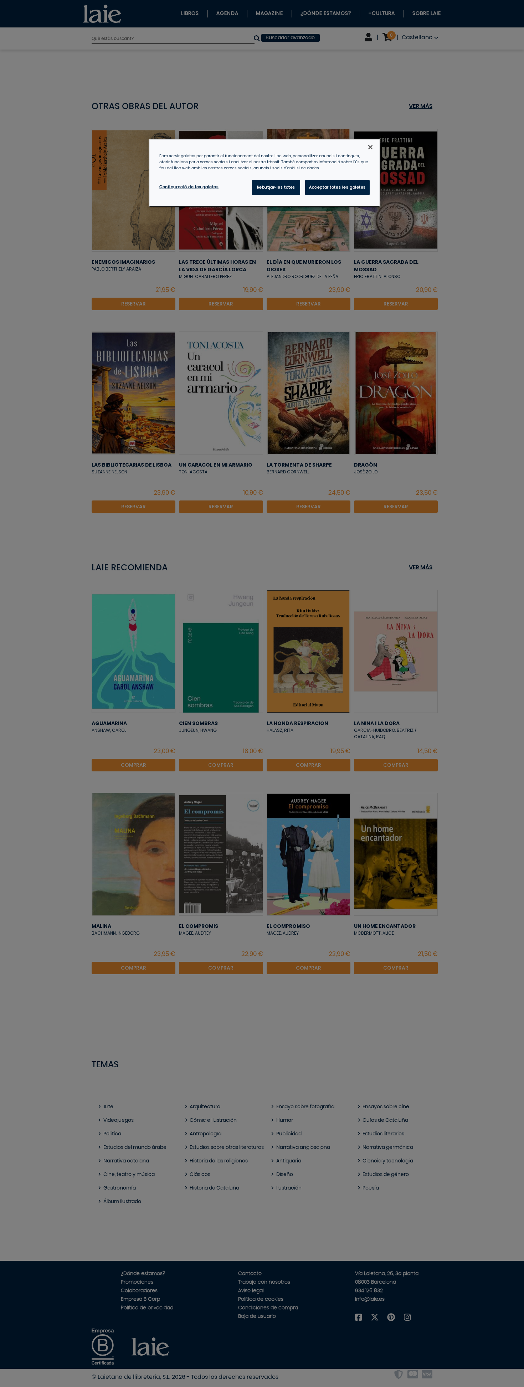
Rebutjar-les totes (276, 187)
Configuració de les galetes (189, 187)
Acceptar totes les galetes (337, 187)
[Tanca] (370, 147)
